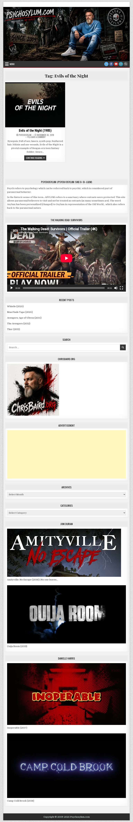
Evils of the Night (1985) (35, 130)
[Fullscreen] (121, 288)
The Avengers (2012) (18, 323)
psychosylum (25, 135)
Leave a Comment (38, 137)
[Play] (11, 288)
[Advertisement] (66, 454)
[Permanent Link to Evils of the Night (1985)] (35, 104)
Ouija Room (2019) (17, 646)
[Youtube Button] (116, 64)
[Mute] (116, 288)
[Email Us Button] (121, 64)
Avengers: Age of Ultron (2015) (24, 318)
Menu (12, 64)
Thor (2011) (13, 329)
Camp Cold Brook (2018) (20, 801)
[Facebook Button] (111, 64)
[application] (66, 258)
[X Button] (106, 64)
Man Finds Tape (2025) (20, 312)
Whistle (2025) (15, 306)
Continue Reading (36, 158)
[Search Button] (126, 64)
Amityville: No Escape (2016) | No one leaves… (32, 579)
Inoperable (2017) (17, 727)
